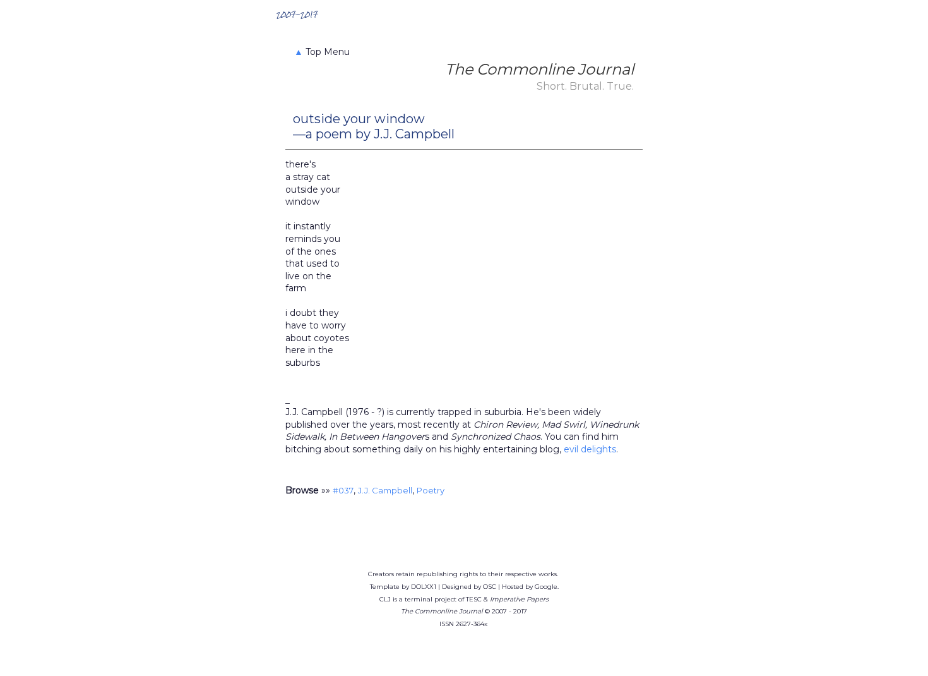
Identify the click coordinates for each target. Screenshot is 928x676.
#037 (343, 490)
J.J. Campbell (385, 490)
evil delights (590, 449)
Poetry (430, 490)
